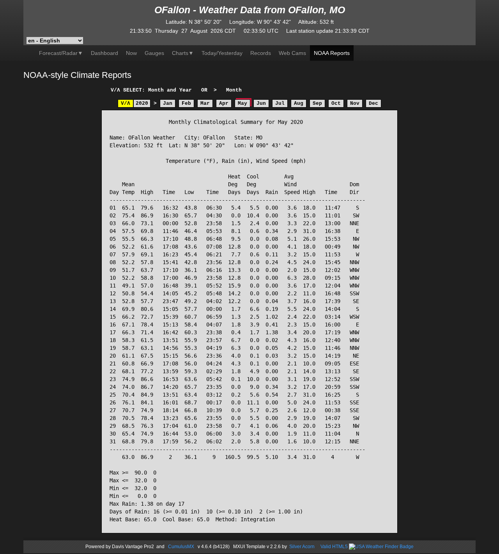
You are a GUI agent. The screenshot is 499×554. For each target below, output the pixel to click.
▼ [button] (183, 53)
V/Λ (125, 103)
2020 (142, 103)
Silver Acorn (302, 546)
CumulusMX (181, 546)
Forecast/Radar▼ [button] (61, 53)
